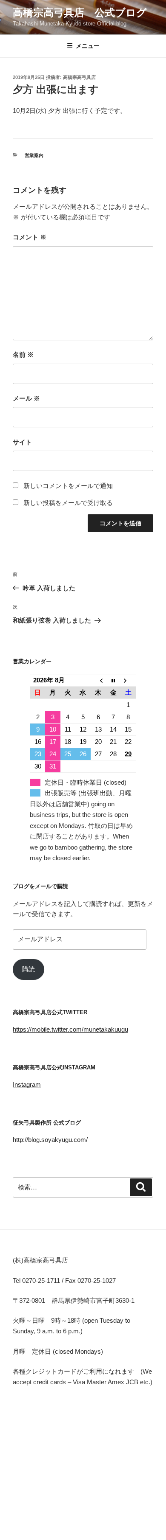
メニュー (88, 45)
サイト (22, 442)
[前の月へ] (98, 680)
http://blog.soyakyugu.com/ (50, 1139)
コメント (29, 237)
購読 (28, 969)
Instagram (27, 1084)
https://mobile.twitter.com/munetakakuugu (70, 1029)
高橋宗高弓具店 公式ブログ (80, 12)
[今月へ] (113, 680)
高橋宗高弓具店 (79, 77)
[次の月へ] (128, 680)
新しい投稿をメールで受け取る (68, 502)
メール (26, 398)
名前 (23, 354)
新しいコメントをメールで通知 (68, 485)
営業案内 (34, 155)
